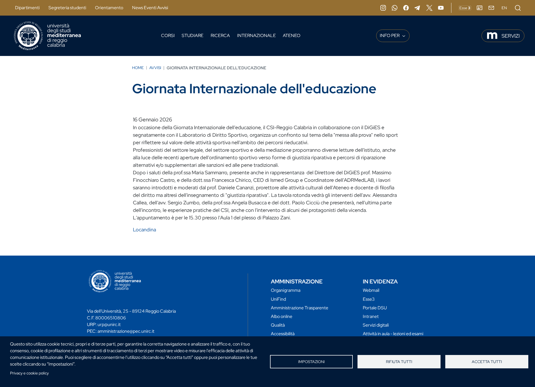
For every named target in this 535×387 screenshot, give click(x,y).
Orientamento (109, 8)
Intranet (371, 316)
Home (138, 67)
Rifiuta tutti (399, 361)
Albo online (281, 316)
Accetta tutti (487, 361)
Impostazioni (311, 361)
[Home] (47, 36)
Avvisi (155, 67)
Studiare (192, 35)
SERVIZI (511, 36)
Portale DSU (375, 308)
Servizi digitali (376, 325)
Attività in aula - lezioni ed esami (393, 334)
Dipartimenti (27, 8)
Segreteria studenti (67, 8)
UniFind (278, 299)
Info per (390, 35)
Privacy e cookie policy (29, 373)
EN (504, 7)
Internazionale (256, 35)
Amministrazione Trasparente (299, 308)
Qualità (278, 325)
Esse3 (369, 299)
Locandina (144, 229)
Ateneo (291, 35)
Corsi (168, 35)
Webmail (371, 290)
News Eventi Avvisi (150, 8)
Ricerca (220, 35)
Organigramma (285, 290)
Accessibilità (283, 334)
